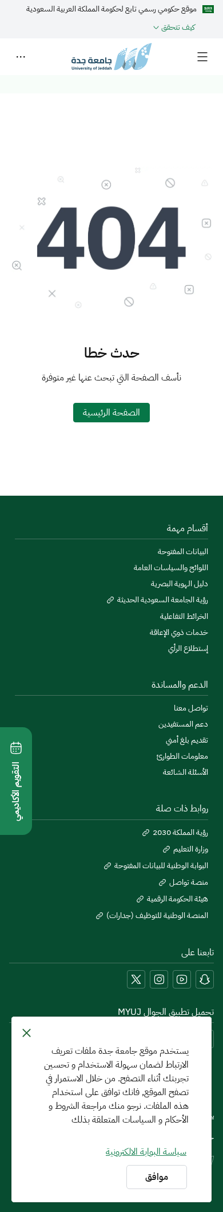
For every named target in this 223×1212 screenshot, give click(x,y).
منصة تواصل (188, 882)
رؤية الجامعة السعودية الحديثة (162, 600)
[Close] (27, 1033)
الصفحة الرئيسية (111, 412)
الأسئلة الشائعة (185, 772)
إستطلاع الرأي (188, 648)
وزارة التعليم (190, 849)
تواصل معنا (191, 708)
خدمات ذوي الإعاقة (179, 632)
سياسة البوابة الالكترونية (146, 1152)
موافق (156, 1177)
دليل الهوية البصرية (179, 584)
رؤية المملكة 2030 (180, 832)
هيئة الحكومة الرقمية (177, 899)
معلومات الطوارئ (182, 756)
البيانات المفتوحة (183, 552)
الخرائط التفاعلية (184, 616)
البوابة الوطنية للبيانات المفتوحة (161, 866)
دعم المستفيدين (183, 724)
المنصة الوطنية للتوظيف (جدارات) (157, 915)
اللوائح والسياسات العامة (171, 568)
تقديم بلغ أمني (187, 740)
